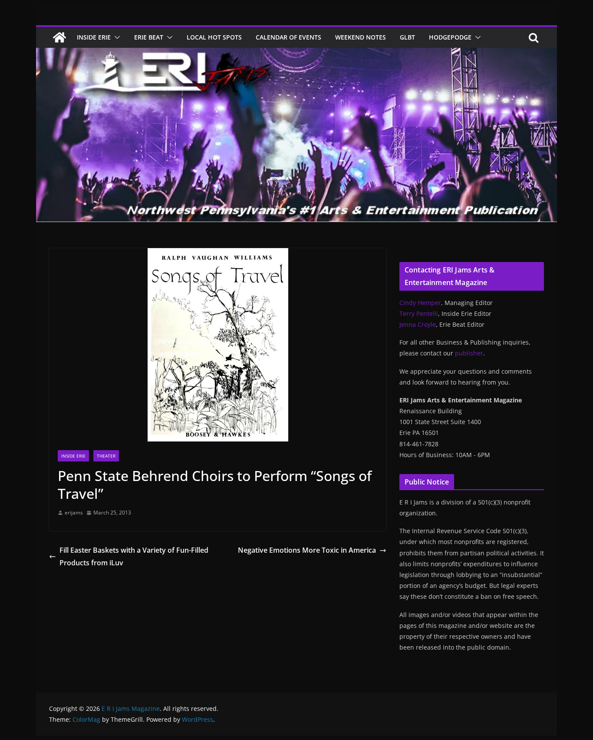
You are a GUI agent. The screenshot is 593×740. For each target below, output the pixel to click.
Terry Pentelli (418, 313)
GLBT (407, 37)
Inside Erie (94, 37)
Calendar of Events (288, 37)
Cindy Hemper (420, 303)
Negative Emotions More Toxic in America (307, 550)
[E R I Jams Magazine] (59, 37)
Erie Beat (148, 37)
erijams (74, 512)
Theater (106, 456)
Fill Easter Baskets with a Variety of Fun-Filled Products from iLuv (133, 556)
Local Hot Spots (214, 37)
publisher (469, 353)
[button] (115, 37)
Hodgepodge (450, 37)
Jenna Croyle (417, 324)
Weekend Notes (360, 37)
